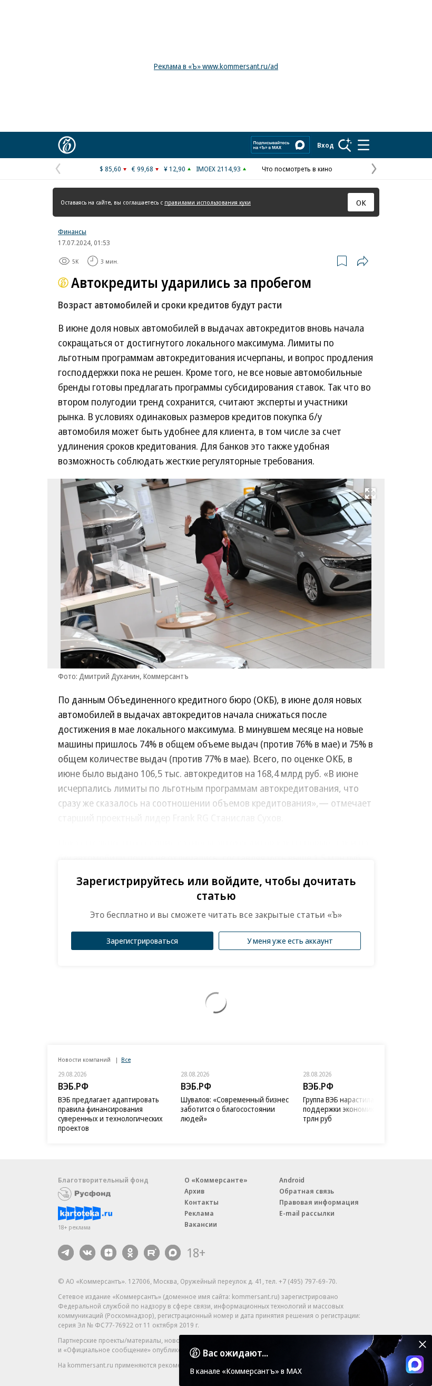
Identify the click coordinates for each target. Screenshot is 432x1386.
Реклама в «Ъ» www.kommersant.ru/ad (216, 66)
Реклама (199, 1213)
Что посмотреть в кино (297, 168)
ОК (361, 202)
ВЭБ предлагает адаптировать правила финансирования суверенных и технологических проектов (110, 1113)
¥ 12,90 (174, 168)
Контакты (201, 1202)
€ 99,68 (142, 168)
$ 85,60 (110, 168)
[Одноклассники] (130, 1253)
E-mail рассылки (307, 1213)
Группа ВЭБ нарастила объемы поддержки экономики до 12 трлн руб (353, 1108)
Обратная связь (306, 1191)
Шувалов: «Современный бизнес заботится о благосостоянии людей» (235, 1108)
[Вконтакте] (87, 1253)
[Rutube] (152, 1253)
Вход (325, 145)
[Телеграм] (66, 1253)
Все (126, 1059)
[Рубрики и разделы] (363, 145)
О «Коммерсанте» (216, 1180)
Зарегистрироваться (142, 940)
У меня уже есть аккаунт (290, 940)
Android (292, 1180)
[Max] (173, 1253)
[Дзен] (108, 1253)
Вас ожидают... (235, 1352)
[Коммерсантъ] (67, 145)
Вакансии (200, 1224)
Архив (194, 1191)
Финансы (72, 231)
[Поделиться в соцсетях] (362, 261)
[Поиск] (345, 145)
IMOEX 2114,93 (218, 168)
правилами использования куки (207, 202)
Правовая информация (319, 1202)
